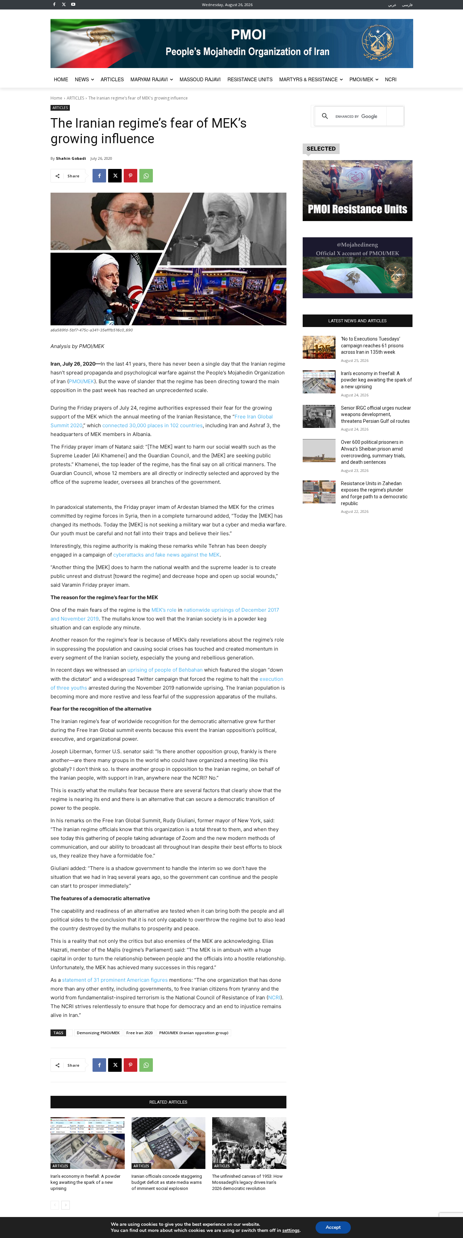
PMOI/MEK (81, 381)
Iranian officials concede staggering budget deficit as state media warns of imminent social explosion (167, 1182)
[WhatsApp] (146, 175)
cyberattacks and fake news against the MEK (166, 554)
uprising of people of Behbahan (165, 670)
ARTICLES (75, 98)
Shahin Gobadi (71, 158)
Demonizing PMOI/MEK (98, 1032)
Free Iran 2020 (139, 1032)
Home (56, 98)
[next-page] (65, 1205)
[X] (64, 5)
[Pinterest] (130, 175)
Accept (333, 1227)
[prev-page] (55, 1205)
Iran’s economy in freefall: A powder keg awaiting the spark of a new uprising (85, 1182)
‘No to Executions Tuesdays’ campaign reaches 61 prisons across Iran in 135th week (372, 345)
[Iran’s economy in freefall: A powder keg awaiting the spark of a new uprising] (88, 1143)
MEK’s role (164, 610)
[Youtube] (73, 5)
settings (291, 1231)
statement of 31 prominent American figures (115, 980)
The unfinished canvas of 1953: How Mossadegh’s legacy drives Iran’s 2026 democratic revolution (247, 1182)
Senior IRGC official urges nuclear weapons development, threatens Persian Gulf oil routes (376, 414)
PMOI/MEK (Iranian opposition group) (193, 1032)
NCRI (274, 997)
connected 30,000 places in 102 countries (152, 425)
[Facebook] (54, 5)
